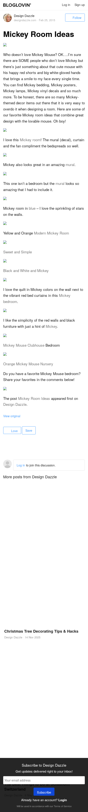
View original (11, 416)
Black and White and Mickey (26, 270)
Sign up (80, 5)
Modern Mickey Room (51, 233)
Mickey (51, 326)
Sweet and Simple (17, 251)
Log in (66, 5)
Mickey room (30, 139)
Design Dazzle (14, 404)
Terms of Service (63, 806)
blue (32, 208)
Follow (77, 17)
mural (70, 164)
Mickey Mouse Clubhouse (23, 345)
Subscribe (44, 792)
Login (62, 800)
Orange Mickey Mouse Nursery (28, 363)
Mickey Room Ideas (34, 398)
